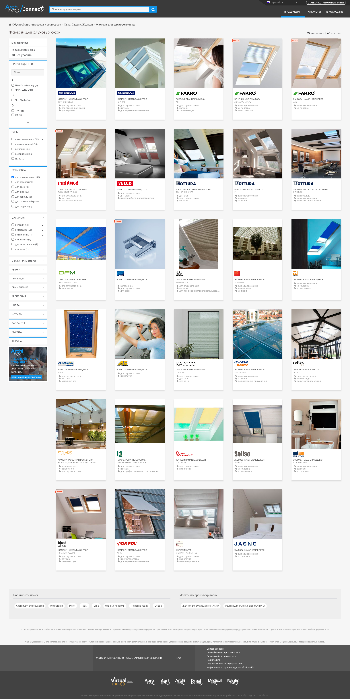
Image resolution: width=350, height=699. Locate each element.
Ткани (84, 606)
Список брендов (215, 649)
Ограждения (56, 606)
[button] (27, 64)
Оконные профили (115, 606)
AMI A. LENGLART (25, 90)
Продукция (292, 11)
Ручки (72, 606)
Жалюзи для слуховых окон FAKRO (200, 606)
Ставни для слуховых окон (30, 606)
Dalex (19, 110)
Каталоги (314, 11)
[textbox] (99, 9)
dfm (18, 115)
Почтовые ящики (139, 606)
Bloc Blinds (22, 100)
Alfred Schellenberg (26, 85)
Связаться (80, 135)
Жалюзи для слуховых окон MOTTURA (245, 606)
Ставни (158, 606)
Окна (96, 606)
